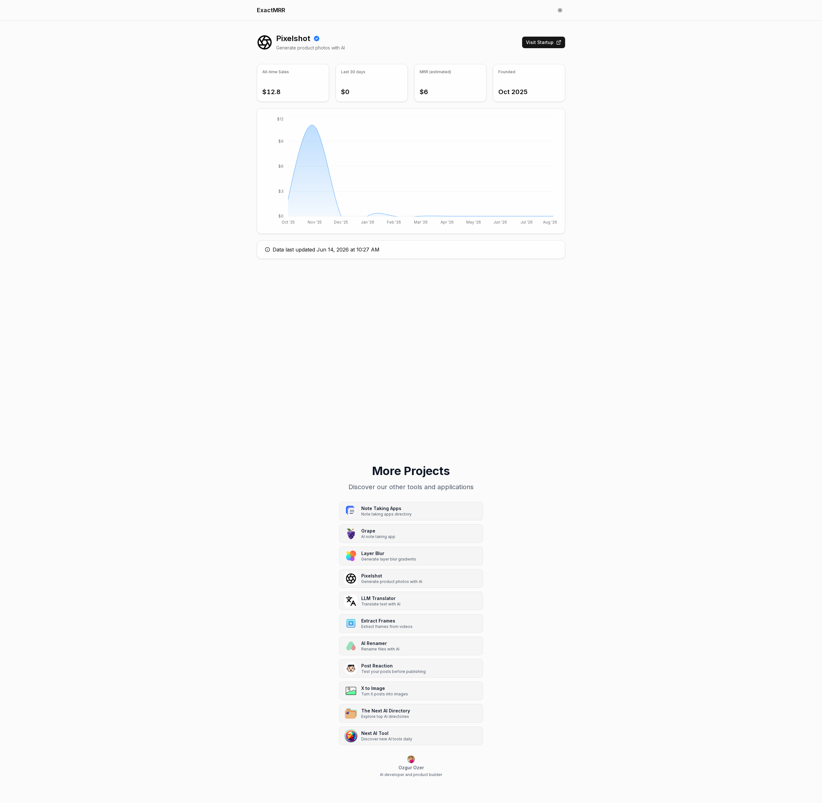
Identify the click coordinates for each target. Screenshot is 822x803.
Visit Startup (540, 42)
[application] (411, 171)
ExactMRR (271, 10)
